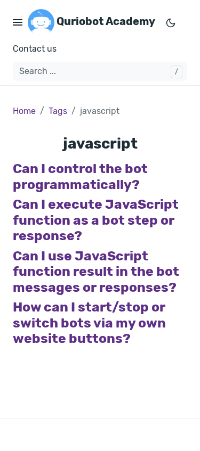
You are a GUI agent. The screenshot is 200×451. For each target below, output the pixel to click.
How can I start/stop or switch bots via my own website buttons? (89, 322)
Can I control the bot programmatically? (80, 176)
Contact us (35, 49)
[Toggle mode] (171, 22)
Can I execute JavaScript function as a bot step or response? (96, 219)
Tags (58, 111)
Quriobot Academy (104, 21)
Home (24, 111)
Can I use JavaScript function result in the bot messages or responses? (96, 271)
